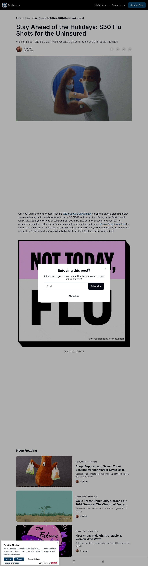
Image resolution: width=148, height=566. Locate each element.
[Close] (105, 268)
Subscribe (96, 286)
